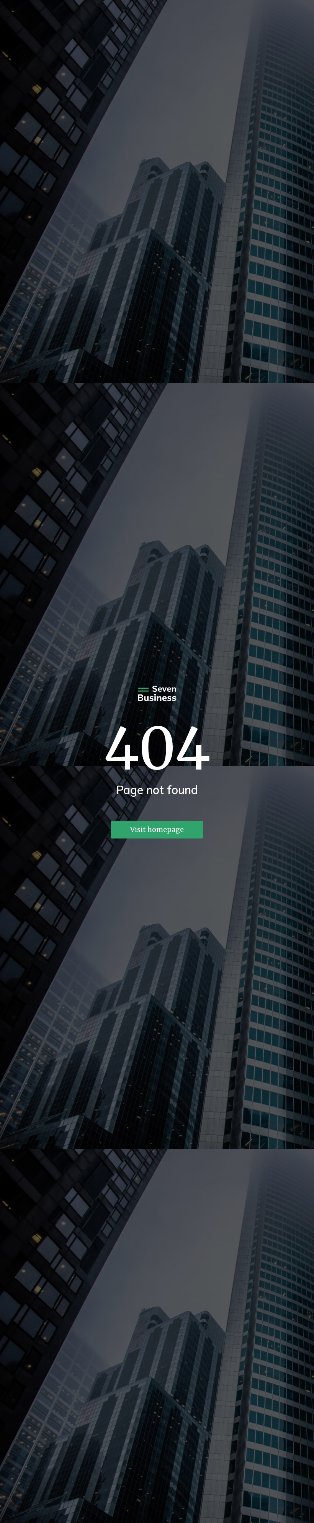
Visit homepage (157, 829)
